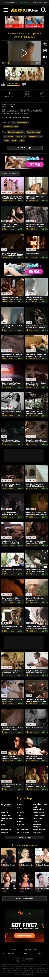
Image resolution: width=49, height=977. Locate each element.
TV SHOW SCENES (8, 2)
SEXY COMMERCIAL (20, 122)
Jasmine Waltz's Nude (40, 2)
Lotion (6, 140)
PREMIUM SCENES (24, 2)
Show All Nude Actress (24, 899)
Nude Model (8, 136)
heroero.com (29, 958)
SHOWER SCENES (11, 127)
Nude (14, 140)
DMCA (39, 953)
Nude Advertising (33, 132)
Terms (25, 953)
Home (14, 949)
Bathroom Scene (35, 136)
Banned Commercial (15, 132)
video (22, 140)
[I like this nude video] (3, 86)
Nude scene (20, 136)
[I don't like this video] (24, 86)
